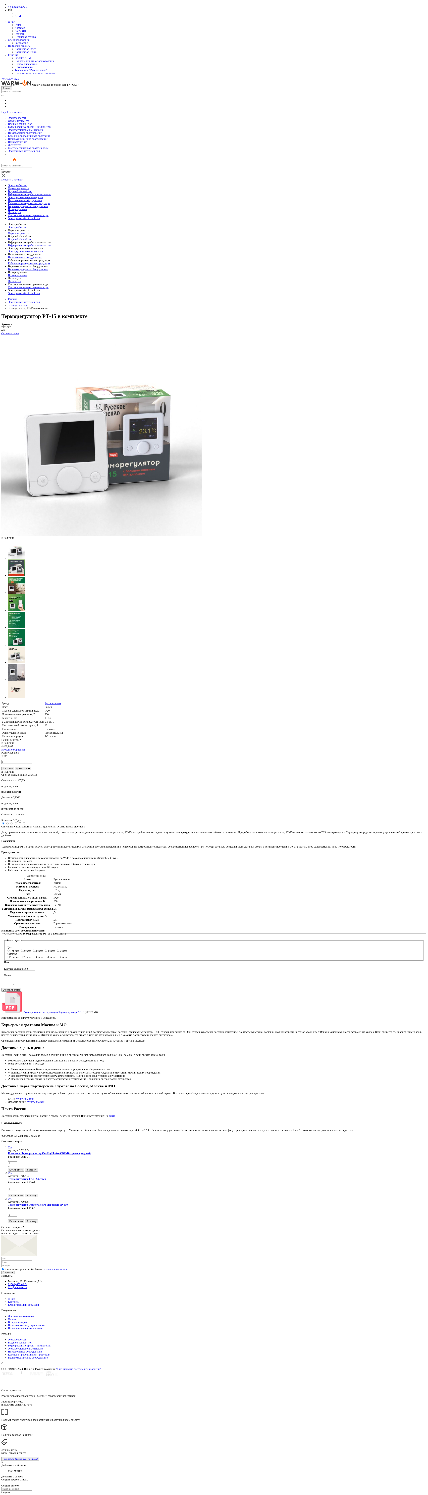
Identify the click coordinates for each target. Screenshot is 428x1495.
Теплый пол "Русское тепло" (31, 70)
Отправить (8, 1272)
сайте (112, 1115)
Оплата (12, 1319)
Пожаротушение (24, 67)
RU (17, 13)
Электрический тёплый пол (24, 293)
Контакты (20, 30)
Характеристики (23, 826)
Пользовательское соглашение (25, 1328)
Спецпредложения (18, 39)
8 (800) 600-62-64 (17, 7)
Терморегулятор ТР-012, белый (27, 1179)
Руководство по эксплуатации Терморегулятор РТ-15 (53, 1012)
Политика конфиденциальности (26, 1325)
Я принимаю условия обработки (37, 1269)
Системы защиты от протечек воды (35, 73)
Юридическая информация (23, 1304)
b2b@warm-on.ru (17, 1287)
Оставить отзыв (10, 333)
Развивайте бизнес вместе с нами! (20, 1459)
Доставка (20, 27)
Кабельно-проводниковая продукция (29, 263)
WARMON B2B (10, 78)
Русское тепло (53, 703)
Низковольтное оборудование (25, 257)
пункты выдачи (25, 1098)
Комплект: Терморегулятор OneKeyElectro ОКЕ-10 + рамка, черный (49, 1153)
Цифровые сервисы (19, 45)
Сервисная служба (25, 36)
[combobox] (16, 91)
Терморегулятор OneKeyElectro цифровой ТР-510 (38, 1204)
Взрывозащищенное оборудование (34, 61)
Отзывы (19, 33)
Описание (7, 826)
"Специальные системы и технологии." (78, 1369)
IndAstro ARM (23, 58)
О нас (11, 21)
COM (18, 16)
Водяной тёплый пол (20, 239)
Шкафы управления (26, 64)
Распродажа (21, 42)
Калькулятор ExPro (25, 52)
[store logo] (11, 162)
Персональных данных (55, 1269)
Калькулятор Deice (25, 49)
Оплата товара (65, 826)
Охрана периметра (18, 233)
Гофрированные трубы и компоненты (29, 245)
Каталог (7, 88)
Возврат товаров (17, 1322)
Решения (13, 55)
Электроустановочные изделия (25, 251)
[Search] (2, 95)
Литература (14, 281)
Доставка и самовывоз (21, 1316)
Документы (49, 826)
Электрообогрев (17, 227)
